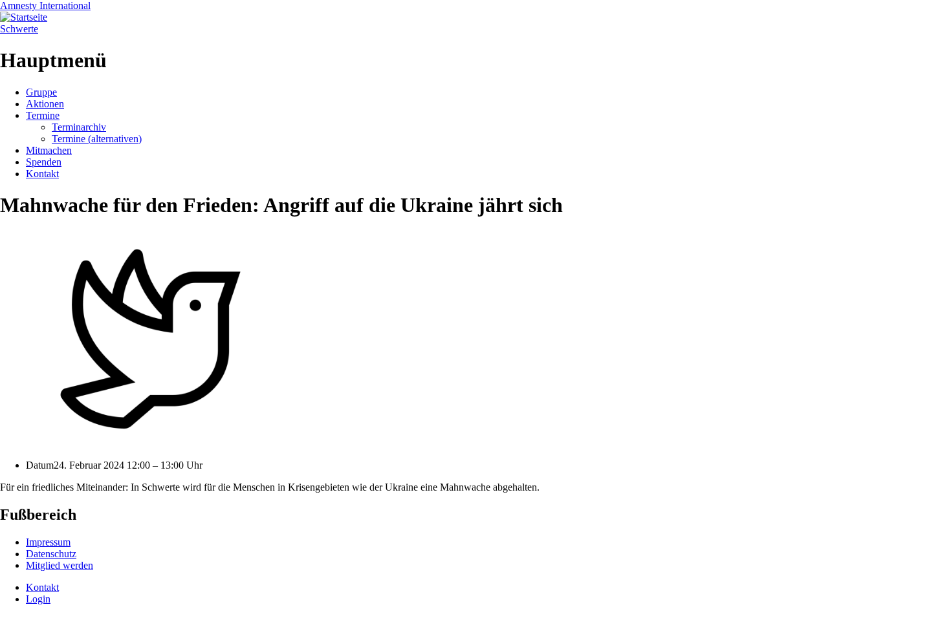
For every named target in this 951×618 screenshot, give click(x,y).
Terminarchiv (79, 127)
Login (38, 598)
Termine (43, 115)
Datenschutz (51, 553)
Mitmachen (49, 150)
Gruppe (41, 92)
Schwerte (19, 28)
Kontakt (42, 173)
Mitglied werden (59, 565)
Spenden (43, 161)
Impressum (48, 542)
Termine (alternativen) (97, 138)
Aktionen (45, 103)
